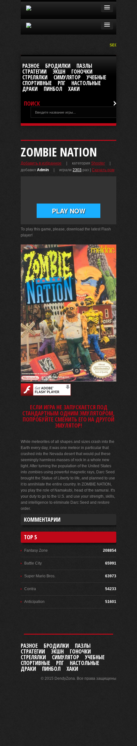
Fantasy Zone (36, 550)
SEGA (115, 45)
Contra (30, 589)
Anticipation (34, 601)
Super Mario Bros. (39, 576)
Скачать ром (103, 170)
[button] (107, 7)
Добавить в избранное (41, 163)
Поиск (32, 103)
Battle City (33, 563)
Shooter (98, 163)
